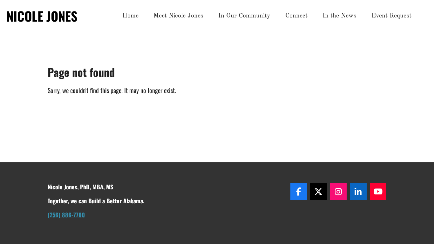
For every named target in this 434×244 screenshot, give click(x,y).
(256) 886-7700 (66, 214)
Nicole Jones (42, 15)
